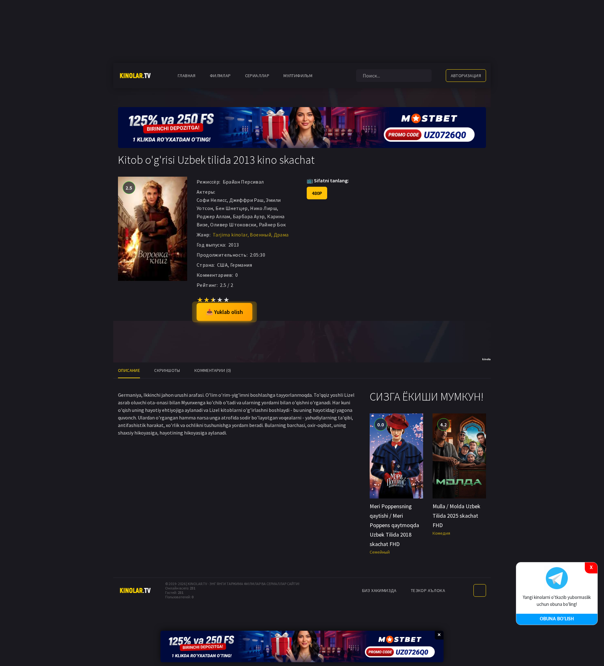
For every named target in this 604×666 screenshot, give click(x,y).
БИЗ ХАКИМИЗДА (379, 590)
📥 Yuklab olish (224, 312)
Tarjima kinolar (230, 234)
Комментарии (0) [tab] (212, 370)
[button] (330, 75)
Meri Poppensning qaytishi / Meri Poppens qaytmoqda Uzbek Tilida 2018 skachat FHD (394, 525)
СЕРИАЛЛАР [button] (257, 75)
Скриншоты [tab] (167, 370)
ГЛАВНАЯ (187, 75)
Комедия (441, 533)
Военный (260, 234)
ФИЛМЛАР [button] (220, 75)
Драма (281, 234)
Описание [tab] (129, 370)
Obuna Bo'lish (557, 619)
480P (317, 193)
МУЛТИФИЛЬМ (297, 75)
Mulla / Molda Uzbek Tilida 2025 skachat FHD (456, 516)
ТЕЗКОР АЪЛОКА (428, 590)
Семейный (380, 552)
